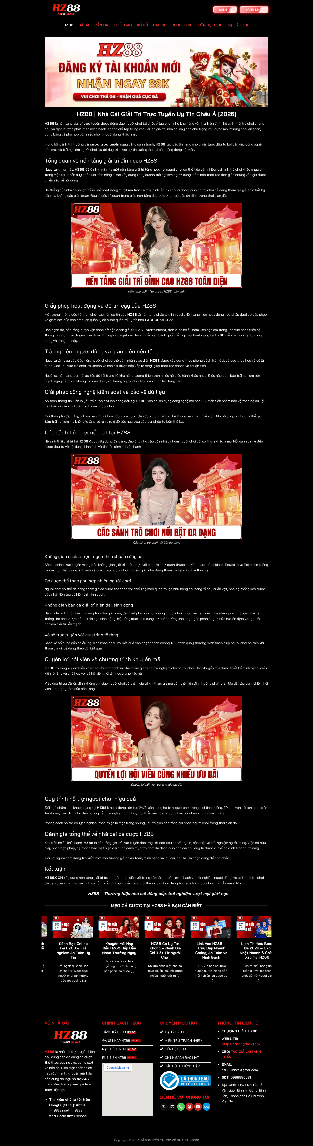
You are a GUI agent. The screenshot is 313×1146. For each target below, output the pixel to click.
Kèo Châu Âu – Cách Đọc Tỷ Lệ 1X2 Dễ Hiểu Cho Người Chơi (233, 950)
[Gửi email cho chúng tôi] (172, 1106)
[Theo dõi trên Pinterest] (189, 1106)
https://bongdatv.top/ (241, 1044)
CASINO (160, 25)
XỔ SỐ (142, 25)
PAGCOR (152, 320)
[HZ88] (66, 10)
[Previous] (44, 955)
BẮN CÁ (101, 25)
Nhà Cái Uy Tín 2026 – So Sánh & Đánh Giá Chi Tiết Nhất (141, 950)
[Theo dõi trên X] (164, 1106)
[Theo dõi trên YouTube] (198, 1106)
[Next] (269, 955)
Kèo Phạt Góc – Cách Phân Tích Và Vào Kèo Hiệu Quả (187, 948)
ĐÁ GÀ (84, 25)
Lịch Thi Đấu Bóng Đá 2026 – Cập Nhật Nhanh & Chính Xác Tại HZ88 (49, 950)
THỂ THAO (122, 25)
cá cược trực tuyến (102, 144)
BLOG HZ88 (182, 25)
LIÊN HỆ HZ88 (210, 25)
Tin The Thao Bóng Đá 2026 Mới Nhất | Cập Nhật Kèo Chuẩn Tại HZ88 (95, 950)
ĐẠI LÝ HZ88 (239, 25)
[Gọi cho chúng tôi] (181, 1106)
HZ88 (68, 25)
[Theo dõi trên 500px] (206, 1106)
